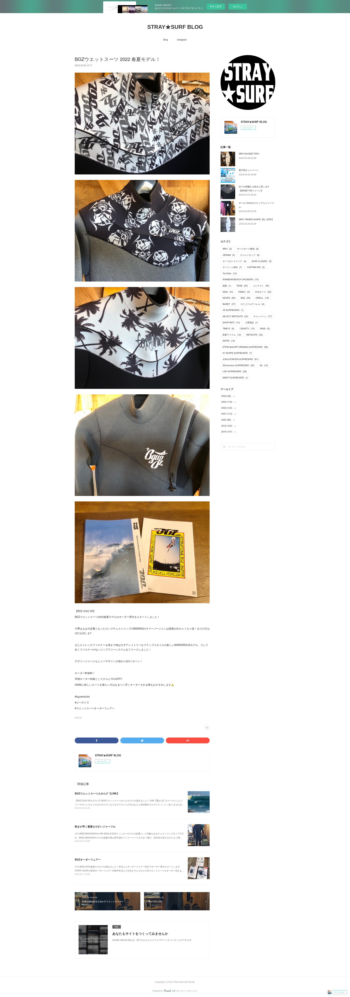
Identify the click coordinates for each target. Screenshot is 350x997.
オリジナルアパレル (253, 303)
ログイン (237, 6)
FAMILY (244, 291)
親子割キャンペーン (248, 170)
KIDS (228, 291)
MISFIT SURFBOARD (235, 377)
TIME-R (228, 328)
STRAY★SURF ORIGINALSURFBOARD (245, 346)
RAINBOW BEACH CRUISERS (241, 279)
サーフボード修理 (248, 248)
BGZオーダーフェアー (88, 859)
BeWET (229, 303)
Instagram (182, 39)
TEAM (242, 285)
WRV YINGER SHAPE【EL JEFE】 (256, 219)
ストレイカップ (250, 254)
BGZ (245, 297)
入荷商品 (251, 322)
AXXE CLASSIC (262, 261)
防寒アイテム (232, 334)
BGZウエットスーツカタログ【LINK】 (97, 793)
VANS (265, 328)
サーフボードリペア (234, 261)
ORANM (229, 254)
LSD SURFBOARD (235, 371)
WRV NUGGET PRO (249, 153)
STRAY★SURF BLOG (175, 27)
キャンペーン (262, 316)
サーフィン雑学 (232, 267)
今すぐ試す (216, 6)
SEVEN (229, 297)
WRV (227, 248)
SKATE (229, 340)
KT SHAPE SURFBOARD (237, 352)
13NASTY (247, 328)
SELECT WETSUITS (235, 316)
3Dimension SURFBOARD (238, 365)
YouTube (230, 273)
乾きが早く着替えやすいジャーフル (95, 826)
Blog (165, 39)
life (264, 365)
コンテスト (261, 285)
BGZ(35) (78, 717)
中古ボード (263, 291)
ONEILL (262, 297)
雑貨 (227, 285)
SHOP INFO (231, 322)
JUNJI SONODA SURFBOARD (240, 359)
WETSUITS (254, 334)
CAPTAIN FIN (256, 267)
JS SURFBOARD (233, 309)
